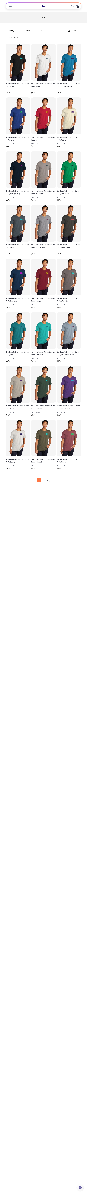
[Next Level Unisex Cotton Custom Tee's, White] (43, 62)
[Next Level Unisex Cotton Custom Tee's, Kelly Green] (69, 169)
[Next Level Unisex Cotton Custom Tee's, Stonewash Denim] (69, 330)
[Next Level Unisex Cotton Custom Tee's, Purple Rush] (69, 384)
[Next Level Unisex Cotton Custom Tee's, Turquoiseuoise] (69, 62)
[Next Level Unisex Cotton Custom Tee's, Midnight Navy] (18, 169)
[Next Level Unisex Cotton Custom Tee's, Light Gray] (43, 169)
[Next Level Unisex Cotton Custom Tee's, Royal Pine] (43, 384)
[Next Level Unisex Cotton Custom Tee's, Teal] (18, 330)
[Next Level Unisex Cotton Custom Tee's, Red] (43, 115)
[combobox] (25, 31)
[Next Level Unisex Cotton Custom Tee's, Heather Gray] (43, 223)
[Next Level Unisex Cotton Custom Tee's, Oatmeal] (18, 438)
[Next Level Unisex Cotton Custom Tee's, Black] (18, 62)
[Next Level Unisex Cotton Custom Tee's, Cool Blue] (18, 277)
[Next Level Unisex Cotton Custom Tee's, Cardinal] (43, 277)
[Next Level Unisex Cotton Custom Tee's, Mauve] (69, 438)
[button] (10, 5)
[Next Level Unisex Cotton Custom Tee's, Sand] (18, 384)
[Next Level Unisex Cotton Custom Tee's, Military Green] (43, 438)
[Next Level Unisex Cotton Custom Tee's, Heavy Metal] (69, 223)
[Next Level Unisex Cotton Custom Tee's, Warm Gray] (69, 277)
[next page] (48, 480)
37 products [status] (13, 37)
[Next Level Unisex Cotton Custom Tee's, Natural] (69, 115)
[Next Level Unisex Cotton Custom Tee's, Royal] (18, 115)
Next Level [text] (10, 90)
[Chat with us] (80, 1187)
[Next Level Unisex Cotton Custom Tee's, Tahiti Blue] (43, 330)
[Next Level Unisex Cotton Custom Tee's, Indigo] (18, 223)
